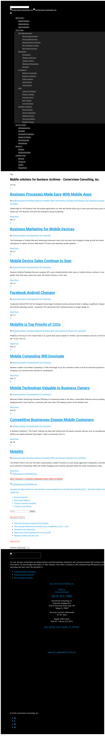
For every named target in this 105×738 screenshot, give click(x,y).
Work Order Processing (29, 49)
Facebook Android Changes (32, 293)
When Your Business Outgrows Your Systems (31, 523)
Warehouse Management (30, 64)
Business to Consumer (29, 73)
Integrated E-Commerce (26, 134)
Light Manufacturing (25, 33)
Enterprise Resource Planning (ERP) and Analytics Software (50, 200)
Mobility (16, 451)
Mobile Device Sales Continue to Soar (41, 261)
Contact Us (21, 162)
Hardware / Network (24, 107)
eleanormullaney (18, 200)
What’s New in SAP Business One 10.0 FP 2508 (32, 532)
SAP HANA (21, 131)
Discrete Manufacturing (30, 36)
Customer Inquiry (28, 97)
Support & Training (24, 137)
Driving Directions (61, 592)
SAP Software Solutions (23, 578)
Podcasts (21, 149)
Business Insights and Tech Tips (26, 535)
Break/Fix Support (28, 122)
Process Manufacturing (29, 39)
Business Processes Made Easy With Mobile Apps (50, 194)
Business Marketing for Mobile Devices (42, 229)
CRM (19, 88)
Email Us (61, 589)
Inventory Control (28, 61)
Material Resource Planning (31, 42)
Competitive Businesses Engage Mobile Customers (52, 420)
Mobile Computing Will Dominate (37, 356)
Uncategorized (32, 235)
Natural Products (23, 21)
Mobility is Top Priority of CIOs (35, 324)
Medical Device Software (24, 574)
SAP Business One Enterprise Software (89, 200)
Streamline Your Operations (24, 529)
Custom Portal (27, 85)
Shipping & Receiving (29, 58)
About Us (21, 159)
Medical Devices (23, 24)
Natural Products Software (24, 571)
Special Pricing (27, 82)
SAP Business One (24, 128)
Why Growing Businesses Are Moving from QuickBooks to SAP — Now (41, 526)
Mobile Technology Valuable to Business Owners (50, 388)
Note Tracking (26, 101)
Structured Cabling (28, 119)
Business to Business (29, 76)
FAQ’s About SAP (23, 140)
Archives (13, 547)
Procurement (26, 55)
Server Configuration (29, 113)
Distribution (22, 52)
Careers (20, 165)
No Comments (45, 235)
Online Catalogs (27, 79)
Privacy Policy (22, 168)
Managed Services (28, 116)
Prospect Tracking (28, 94)
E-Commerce (22, 70)
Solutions (19, 30)
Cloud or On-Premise (29, 91)
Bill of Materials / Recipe (30, 45)
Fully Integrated (27, 104)
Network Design (27, 110)
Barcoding (25, 67)
